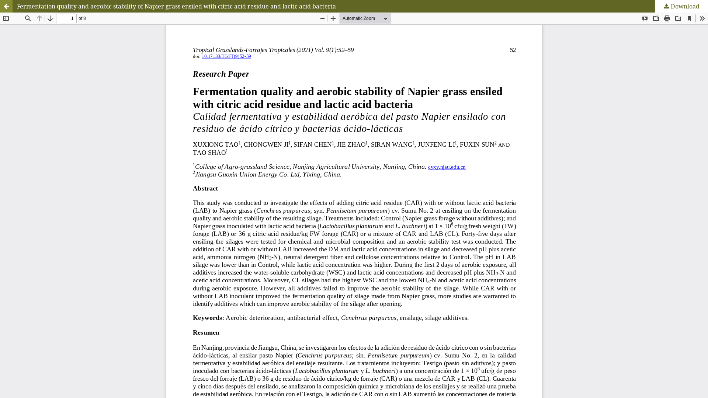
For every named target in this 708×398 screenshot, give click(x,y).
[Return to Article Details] (6, 6)
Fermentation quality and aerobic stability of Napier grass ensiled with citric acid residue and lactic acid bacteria (176, 6)
